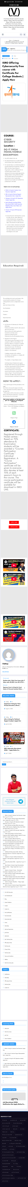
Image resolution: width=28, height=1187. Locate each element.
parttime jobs (4, 1149)
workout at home (5, 1181)
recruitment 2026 (5, 1160)
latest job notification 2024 (7, 1140)
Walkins (6, 959)
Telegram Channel (14, 426)
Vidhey (12, 1166)
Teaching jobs (13, 1160)
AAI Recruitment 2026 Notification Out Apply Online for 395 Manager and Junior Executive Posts (13, 1103)
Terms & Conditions (8, 1080)
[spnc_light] (24, 34)
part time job (11, 1146)
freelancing (12, 1131)
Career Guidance (8, 902)
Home (6, 922)
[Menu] (3, 34)
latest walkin (4, 1143)
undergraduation (5, 1166)
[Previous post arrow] (24, 680)
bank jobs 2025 (23, 1120)
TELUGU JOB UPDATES (6, 1163)
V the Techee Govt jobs (6, 1169)
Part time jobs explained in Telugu (8, 1152)
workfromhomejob (5, 1172)
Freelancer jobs (4, 1131)
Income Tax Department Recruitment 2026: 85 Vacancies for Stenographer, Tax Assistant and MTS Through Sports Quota (13, 843)
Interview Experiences (9, 929)
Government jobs (8, 919)
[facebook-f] (10, 5)
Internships (7, 926)
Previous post (6, 678)
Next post (5, 685)
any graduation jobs (13, 1120)
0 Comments (16, 58)
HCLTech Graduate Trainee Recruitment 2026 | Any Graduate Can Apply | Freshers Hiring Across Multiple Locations (14, 878)
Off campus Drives (8, 981)
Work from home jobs (9, 963)
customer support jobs (6, 1129)
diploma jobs (15, 1129)
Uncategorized (6, 56)
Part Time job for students (20, 1146)
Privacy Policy (7, 949)
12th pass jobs (4, 1120)
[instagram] (16, 5)
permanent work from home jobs (8, 1155)
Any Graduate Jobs (8, 895)
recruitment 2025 (22, 1157)
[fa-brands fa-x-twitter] (12, 5)
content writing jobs (5, 1126)
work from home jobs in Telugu (7, 1175)
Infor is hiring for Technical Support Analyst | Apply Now (12, 720)
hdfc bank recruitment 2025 (7, 1134)
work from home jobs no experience (8, 1178)
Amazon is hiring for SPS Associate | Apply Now (14, 830)
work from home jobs (22, 50)
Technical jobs (7, 952)
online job (4, 1146)
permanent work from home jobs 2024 (9, 1157)
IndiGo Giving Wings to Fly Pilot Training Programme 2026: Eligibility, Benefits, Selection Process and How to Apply (14, 835)
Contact (6, 905)
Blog (6, 899)
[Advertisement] (14, 118)
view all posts (5, 671)
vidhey (15, 56)
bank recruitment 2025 (6, 1123)
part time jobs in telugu (21, 1152)
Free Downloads (8, 915)
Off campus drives (8, 942)
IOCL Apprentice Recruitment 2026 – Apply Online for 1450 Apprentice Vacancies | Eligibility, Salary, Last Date (12, 749)
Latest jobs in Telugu (18, 1140)
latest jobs (10, 50)
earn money (22, 1129)
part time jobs (12, 1149)
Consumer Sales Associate (17, 1123)
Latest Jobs (7, 936)
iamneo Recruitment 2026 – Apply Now (13, 862)
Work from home (8, 1032)
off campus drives (15, 50)
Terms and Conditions (9, 956)
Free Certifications (8, 912)
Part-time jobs (7, 946)
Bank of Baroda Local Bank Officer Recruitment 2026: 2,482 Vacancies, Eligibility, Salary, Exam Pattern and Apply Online (14, 827)
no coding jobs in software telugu (15, 1143)
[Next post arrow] (24, 688)
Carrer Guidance (8, 1038)
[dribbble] (14, 5)
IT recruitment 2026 (12, 1137)
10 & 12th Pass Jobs (9, 892)
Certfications (7, 974)
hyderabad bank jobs (18, 1134)
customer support (15, 1126)
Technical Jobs (7, 984)
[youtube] (18, 5)
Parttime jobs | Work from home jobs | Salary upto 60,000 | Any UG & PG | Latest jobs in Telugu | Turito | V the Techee (13, 681)
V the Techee (18, 1166)
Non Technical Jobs (8, 939)
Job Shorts (7, 932)
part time (6, 1035)
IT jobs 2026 (4, 1137)
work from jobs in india (22, 1178)
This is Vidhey (15, 1163)
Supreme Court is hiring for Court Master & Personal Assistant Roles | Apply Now (13, 688)
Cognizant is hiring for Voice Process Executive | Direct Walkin (12, 704)
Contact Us (7, 909)
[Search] (21, 34)
